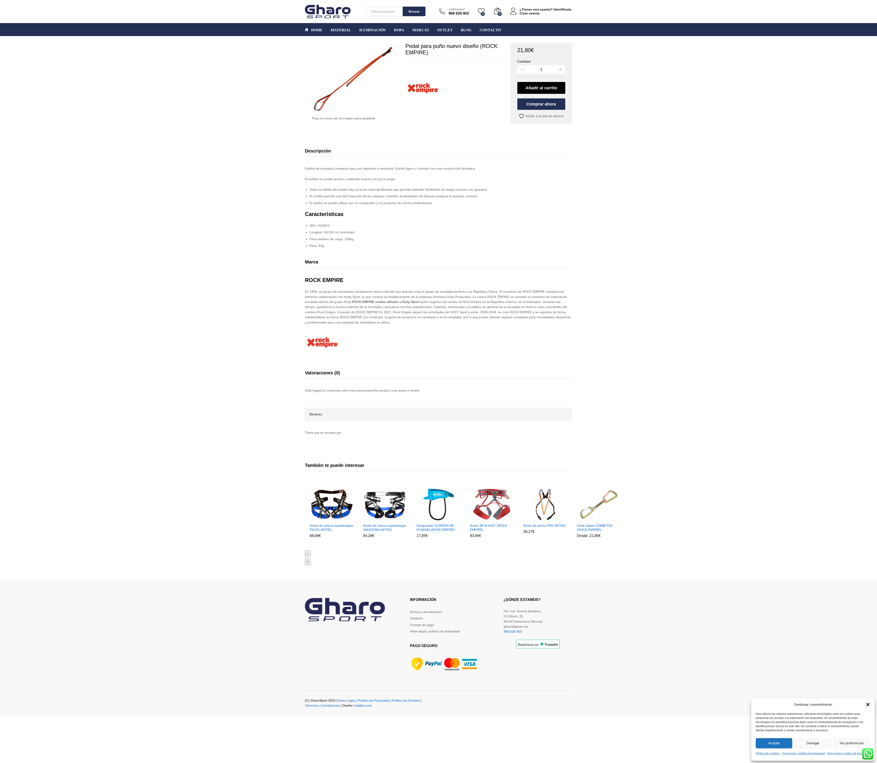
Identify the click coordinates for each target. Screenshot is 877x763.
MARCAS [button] (420, 30)
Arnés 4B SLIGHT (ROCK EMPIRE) (488, 527)
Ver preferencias (852, 743)
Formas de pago (422, 625)
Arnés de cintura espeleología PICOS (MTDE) (331, 527)
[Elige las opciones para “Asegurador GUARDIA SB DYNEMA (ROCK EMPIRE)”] (427, 518)
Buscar (414, 11)
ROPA (399, 30)
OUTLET (445, 30)
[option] (331, 516)
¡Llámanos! (457, 9)
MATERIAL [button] (341, 30)
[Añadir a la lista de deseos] (341, 518)
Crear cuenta (529, 13)
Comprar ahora (541, 104)
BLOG (466, 30)
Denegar (813, 743)
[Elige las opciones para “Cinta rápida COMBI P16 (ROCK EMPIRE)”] (588, 518)
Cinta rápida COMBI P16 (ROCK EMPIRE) (595, 527)
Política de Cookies (768, 753)
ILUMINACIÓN (372, 30)
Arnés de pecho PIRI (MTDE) (544, 525)
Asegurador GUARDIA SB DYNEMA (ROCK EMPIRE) (436, 527)
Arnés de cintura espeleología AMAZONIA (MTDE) (384, 527)
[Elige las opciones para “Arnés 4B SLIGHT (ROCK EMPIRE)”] (481, 518)
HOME (316, 30)
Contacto (416, 618)
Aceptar (774, 743)
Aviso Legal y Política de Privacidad (363, 700)
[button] (868, 704)
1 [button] (308, 553)
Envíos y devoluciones (426, 612)
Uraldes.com (363, 705)
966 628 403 (513, 631)
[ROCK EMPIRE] (422, 88)
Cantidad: (524, 61)
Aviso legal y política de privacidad (803, 753)
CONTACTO (490, 30)
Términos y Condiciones (322, 705)
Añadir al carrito (541, 88)
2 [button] (308, 561)
